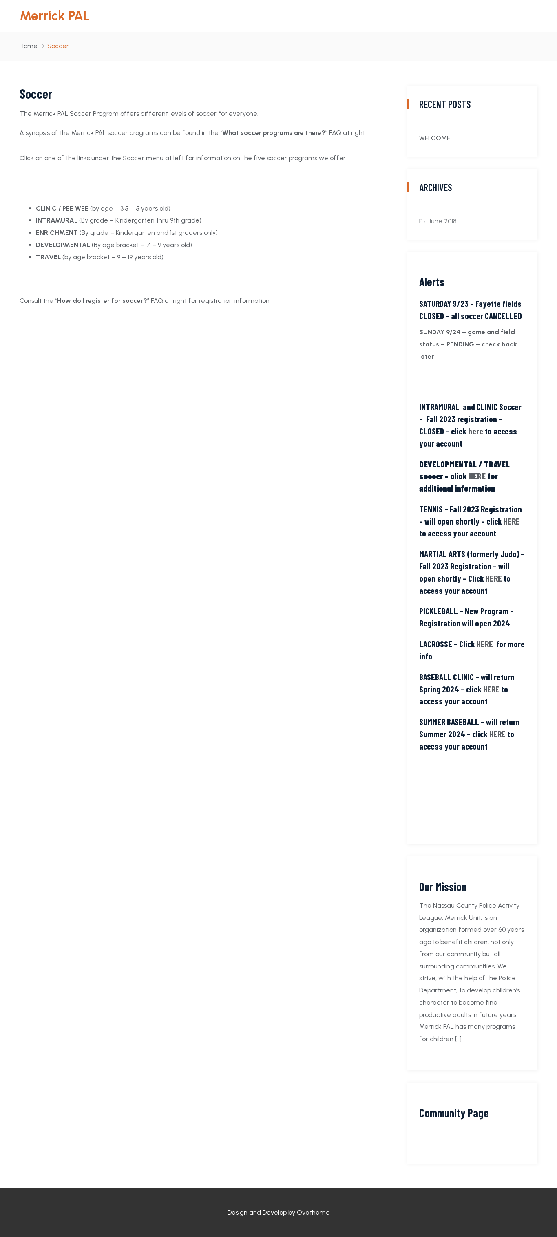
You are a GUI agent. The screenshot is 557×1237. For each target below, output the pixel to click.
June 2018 (443, 221)
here (475, 431)
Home (29, 46)
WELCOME (434, 138)
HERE (477, 476)
